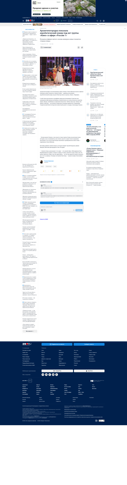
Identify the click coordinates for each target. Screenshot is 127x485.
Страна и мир (92, 354)
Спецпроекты (92, 361)
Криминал (61, 352)
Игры (74, 17)
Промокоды (79, 17)
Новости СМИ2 (44, 219)
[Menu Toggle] (23, 21)
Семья (75, 365)
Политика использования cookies (70, 411)
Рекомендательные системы (69, 413)
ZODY (70, 17)
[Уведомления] (100, 21)
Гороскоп (58, 17)
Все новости (30, 29)
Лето (60, 356)
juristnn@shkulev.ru (52, 416)
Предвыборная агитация (28, 363)
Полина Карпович (49, 161)
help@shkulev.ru (31, 417)
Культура (61, 354)
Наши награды (25, 356)
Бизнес (43, 352)
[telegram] (43, 374)
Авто (43, 350)
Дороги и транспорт (46, 358)
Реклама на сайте (26, 350)
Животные (44, 363)
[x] (56, 374)
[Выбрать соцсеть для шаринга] (82, 47)
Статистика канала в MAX (28, 365)
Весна (43, 354)
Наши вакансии (26, 358)
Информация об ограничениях (70, 409)
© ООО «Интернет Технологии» (44, 420)
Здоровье (44, 365)
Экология (91, 356)
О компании (25, 354)
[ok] (49, 374)
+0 (78, 190)
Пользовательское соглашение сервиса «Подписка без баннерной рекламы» (78, 415)
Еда (42, 361)
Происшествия (77, 356)
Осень (75, 352)
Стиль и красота (93, 352)
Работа (75, 358)
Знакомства (34, 17)
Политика (76, 354)
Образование (62, 365)
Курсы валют (65, 17)
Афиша (53, 17)
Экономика (91, 358)
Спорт (90, 350)
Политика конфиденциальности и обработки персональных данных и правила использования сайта (83, 417)
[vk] (46, 374)
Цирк (55, 166)
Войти (45, 210)
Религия (76, 363)
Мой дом (61, 358)
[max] (53, 374)
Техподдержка (25, 361)
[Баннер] (37, 24)
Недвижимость (26, 17)
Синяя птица (48, 166)
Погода (40, 17)
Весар (42, 166)
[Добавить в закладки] (78, 47)
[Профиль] (103, 21)
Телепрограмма (47, 17)
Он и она (76, 350)
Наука (60, 361)
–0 (81, 190)
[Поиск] (97, 21)
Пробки (63, 20)
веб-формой (44, 417)
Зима (60, 350)
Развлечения (77, 361)
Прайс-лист (25, 352)
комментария (47, 47)
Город (43, 356)
